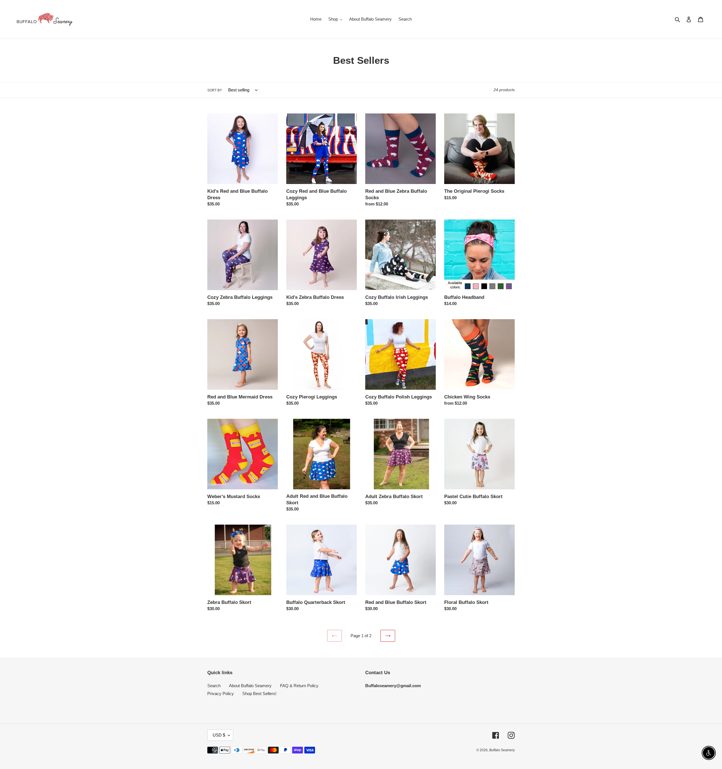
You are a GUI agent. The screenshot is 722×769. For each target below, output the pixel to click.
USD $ (219, 735)
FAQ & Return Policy (299, 685)
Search (214, 685)
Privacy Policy (220, 693)
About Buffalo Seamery (250, 685)
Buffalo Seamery (502, 750)
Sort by (214, 90)
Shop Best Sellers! (259, 693)
